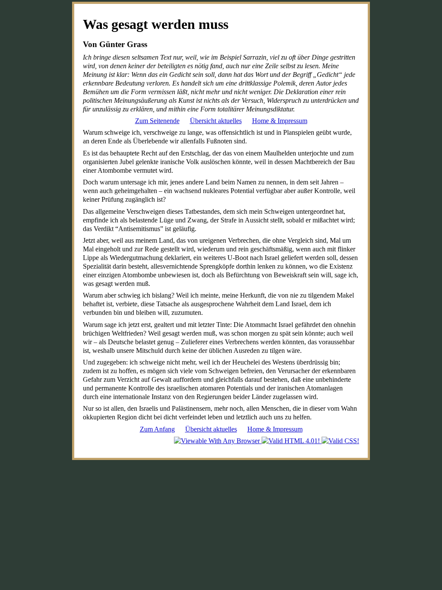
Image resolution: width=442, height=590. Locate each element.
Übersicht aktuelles (216, 120)
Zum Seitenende (157, 120)
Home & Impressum (279, 120)
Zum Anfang (157, 429)
